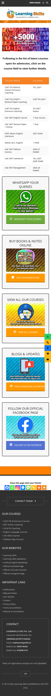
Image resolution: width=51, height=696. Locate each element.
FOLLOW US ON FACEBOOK (28, 445)
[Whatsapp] (12, 487)
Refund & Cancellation (13, 611)
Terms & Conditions (12, 607)
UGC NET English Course (16, 117)
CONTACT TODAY (24, 501)
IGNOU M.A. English (14, 142)
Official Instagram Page (13, 573)
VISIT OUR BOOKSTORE (27, 277)
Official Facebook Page (13, 566)
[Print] (38, 487)
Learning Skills (10, 555)
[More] (44, 487)
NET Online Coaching (13, 524)
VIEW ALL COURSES (28, 332)
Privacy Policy (9, 604)
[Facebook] (7, 487)
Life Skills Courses (11, 535)
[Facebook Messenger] (23, 487)
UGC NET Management (15, 167)
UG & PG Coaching (11, 528)
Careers (6, 600)
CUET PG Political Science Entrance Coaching (12, 90)
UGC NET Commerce (14, 158)
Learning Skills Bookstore (14, 559)
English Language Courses (15, 532)
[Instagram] (17, 487)
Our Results (8, 596)
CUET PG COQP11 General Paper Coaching (16, 100)
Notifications (9, 589)
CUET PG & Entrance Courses (16, 521)
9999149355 (35, 2)
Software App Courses (13, 539)
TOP (25, 673)
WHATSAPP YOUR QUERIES (27, 219)
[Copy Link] (33, 487)
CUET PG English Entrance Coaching (13, 109)
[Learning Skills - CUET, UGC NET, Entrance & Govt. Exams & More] (25, 13)
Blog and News (10, 593)
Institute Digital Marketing (15, 562)
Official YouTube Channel (15, 570)
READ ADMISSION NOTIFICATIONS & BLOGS (29, 386)
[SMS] (28, 487)
